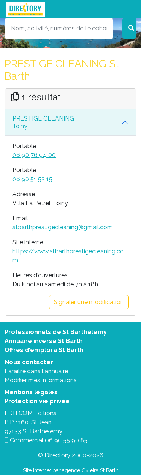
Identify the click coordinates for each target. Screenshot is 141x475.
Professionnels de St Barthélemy (56, 332)
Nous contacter (29, 362)
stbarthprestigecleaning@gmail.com (62, 227)
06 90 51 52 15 (32, 179)
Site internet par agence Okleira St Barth (70, 470)
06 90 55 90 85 (66, 440)
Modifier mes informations (41, 380)
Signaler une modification (89, 302)
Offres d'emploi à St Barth (44, 350)
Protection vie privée (37, 401)
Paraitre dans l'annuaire (36, 371)
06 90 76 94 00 (34, 155)
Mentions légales (31, 392)
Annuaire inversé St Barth (44, 341)
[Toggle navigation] (70, 9)
